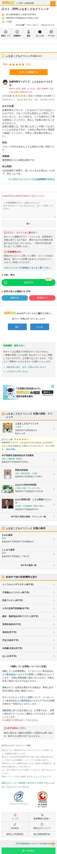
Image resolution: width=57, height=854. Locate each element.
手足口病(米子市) (10, 640)
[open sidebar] (52, 3)
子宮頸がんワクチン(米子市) (15, 592)
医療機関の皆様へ (41, 818)
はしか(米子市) (9, 656)
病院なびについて (41, 828)
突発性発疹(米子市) (11, 624)
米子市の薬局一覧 (28, 565)
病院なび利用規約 (15, 834)
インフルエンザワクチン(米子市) (18, 584)
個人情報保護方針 (41, 834)
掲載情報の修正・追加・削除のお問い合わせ (26, 367)
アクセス (51, 36)
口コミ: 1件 (7, 439)
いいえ (39, 327)
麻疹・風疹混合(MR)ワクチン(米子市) (20, 616)
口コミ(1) (40, 36)
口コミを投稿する (28, 72)
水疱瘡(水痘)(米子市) (12, 648)
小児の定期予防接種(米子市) (15, 608)
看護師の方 (42, 297)
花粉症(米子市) (9, 632)
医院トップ (5, 36)
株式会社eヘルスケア (17, 674)
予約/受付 (30, 851)
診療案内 (17, 36)
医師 (28, 36)
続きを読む (11, 449)
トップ (15, 818)
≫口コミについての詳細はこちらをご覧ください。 (28, 268)
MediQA (15, 828)
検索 (53, 844)
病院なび (8, 2)
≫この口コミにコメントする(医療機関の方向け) (32, 179)
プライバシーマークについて (18, 804)
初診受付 (28, 282)
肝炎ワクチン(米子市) (12, 600)
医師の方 (14, 297)
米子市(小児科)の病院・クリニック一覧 (28, 516)
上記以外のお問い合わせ (17, 371)
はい (17, 327)
